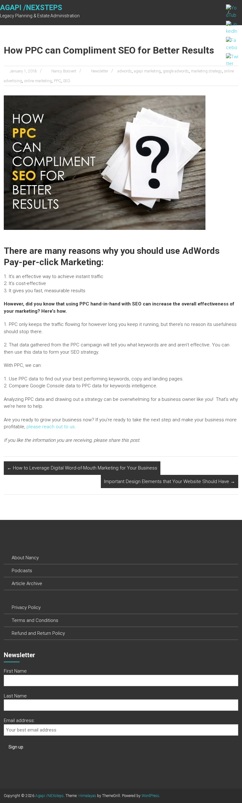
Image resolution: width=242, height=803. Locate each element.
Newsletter (99, 71)
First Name (15, 671)
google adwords (176, 71)
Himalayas (87, 796)
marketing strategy (206, 71)
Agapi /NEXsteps (31, 7)
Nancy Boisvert (63, 71)
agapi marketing (147, 71)
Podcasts (22, 570)
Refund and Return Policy (38, 633)
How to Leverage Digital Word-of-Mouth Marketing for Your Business (82, 468)
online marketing (38, 81)
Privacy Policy (26, 607)
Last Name (15, 696)
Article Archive (27, 583)
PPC (57, 81)
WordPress (150, 796)
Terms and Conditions (35, 620)
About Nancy (25, 558)
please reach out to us (50, 427)
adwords (125, 71)
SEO (66, 81)
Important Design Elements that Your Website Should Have (169, 481)
